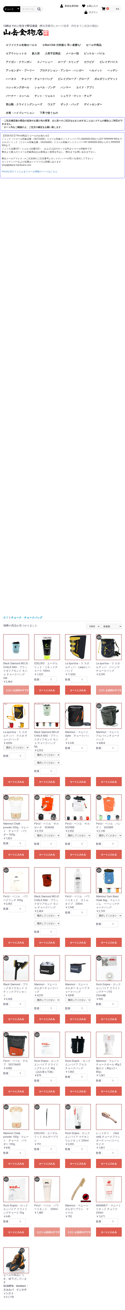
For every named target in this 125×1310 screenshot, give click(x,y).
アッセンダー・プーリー (20, 70)
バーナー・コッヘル (17, 95)
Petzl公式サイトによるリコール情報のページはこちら (29, 171)
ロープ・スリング (68, 61)
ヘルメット (95, 70)
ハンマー (66, 87)
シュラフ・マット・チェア (76, 95)
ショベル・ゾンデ (45, 87)
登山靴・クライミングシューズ (24, 104)
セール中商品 (94, 45)
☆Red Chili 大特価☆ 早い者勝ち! (61, 45)
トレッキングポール (17, 87)
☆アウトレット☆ (16, 53)
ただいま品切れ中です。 (17, 690)
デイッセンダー (93, 104)
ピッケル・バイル (94, 53)
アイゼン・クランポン (19, 61)
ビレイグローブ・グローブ (73, 78)
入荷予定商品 (53, 53)
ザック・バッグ (70, 104)
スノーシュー (45, 61)
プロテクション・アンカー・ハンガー (62, 70)
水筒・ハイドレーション (20, 112)
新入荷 (36, 53)
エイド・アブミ (85, 87)
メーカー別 (72, 53)
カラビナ (89, 61)
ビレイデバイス (109, 61)
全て (5, 617)
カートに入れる (47, 690)
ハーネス (11, 78)
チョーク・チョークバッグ (37, 78)
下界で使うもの (49, 112)
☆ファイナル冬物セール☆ (21, 45)
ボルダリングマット (106, 78)
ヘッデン (112, 70)
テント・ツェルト (45, 95)
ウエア (51, 104)
